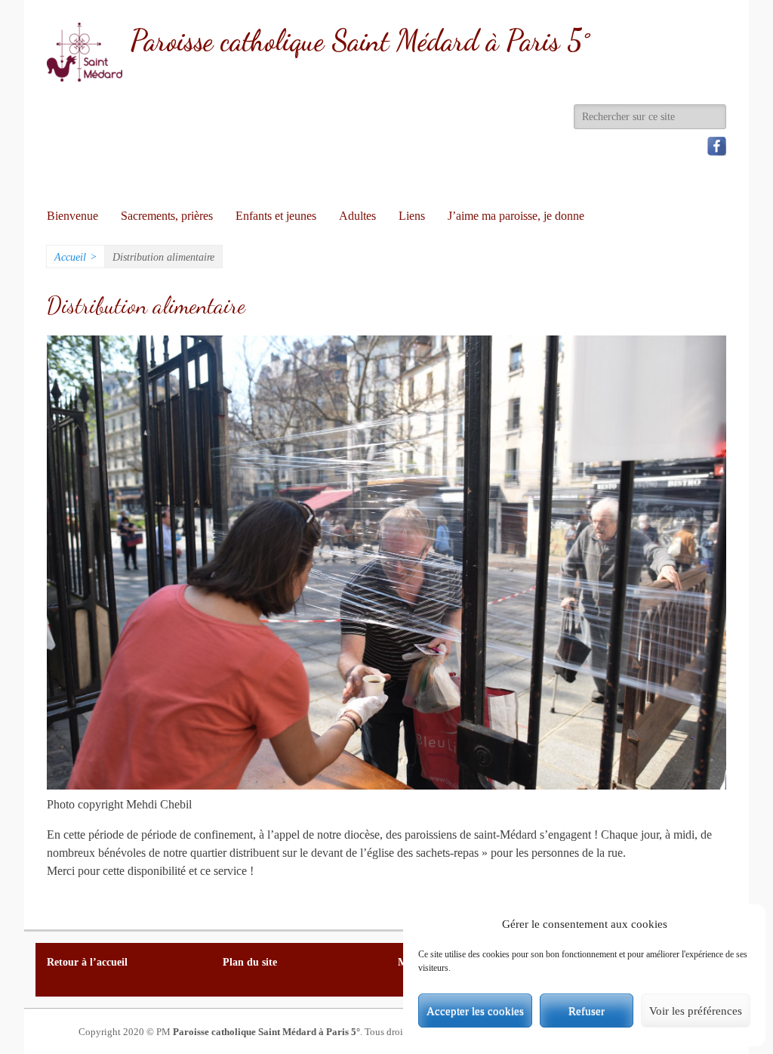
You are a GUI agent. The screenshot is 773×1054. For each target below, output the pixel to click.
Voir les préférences (695, 1011)
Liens (412, 215)
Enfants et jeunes (276, 215)
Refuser (586, 1011)
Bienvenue (72, 215)
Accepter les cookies (475, 1011)
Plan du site (250, 962)
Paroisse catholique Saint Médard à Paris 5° (360, 40)
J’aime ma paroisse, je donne (516, 215)
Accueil (75, 257)
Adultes (357, 215)
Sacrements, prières (167, 215)
